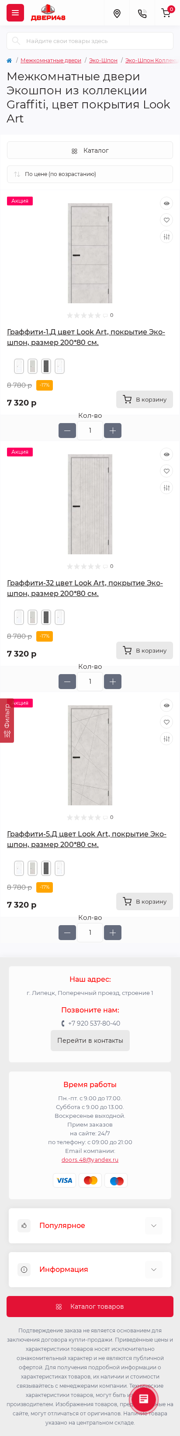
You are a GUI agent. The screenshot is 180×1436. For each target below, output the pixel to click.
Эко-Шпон (103, 60)
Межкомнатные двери (51, 60)
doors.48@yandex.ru (90, 1159)
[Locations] (116, 12)
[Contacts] (142, 12)
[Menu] (15, 13)
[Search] (16, 41)
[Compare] (166, 236)
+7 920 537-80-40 (94, 1023)
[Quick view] (166, 203)
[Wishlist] (166, 219)
